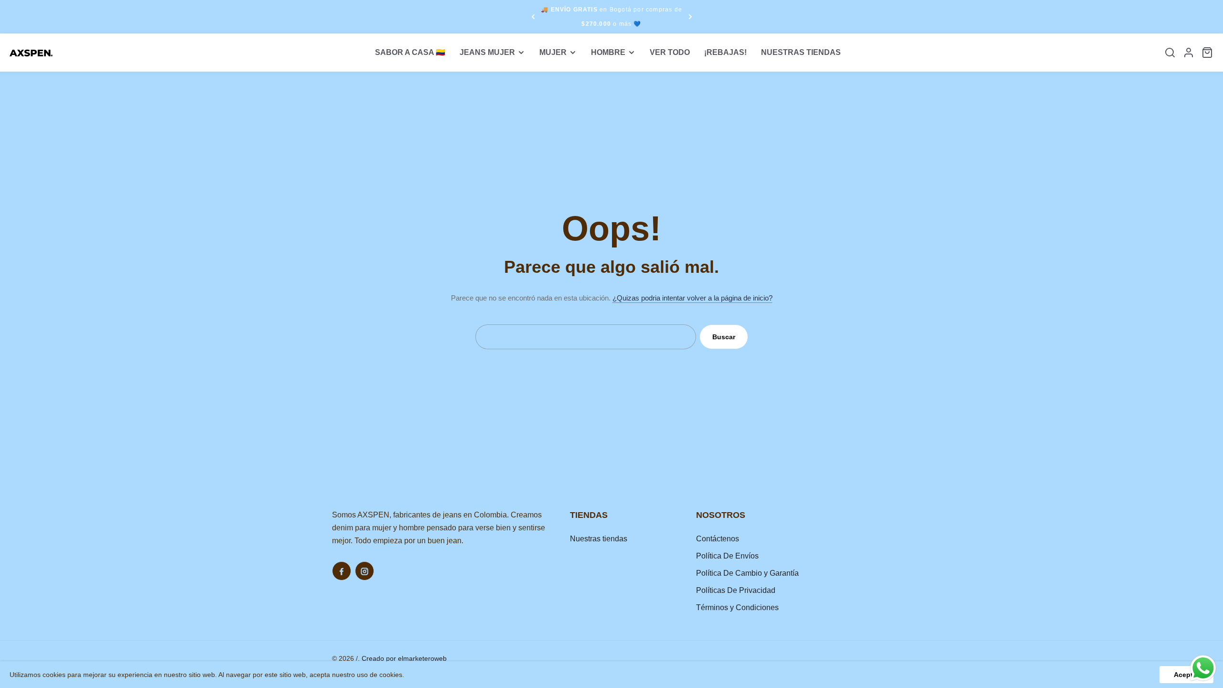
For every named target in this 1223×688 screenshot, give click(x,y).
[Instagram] (364, 570)
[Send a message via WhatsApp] (1203, 668)
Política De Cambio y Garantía (747, 573)
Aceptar (1186, 674)
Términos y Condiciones (737, 607)
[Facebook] (341, 570)
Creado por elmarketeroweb (404, 658)
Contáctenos (717, 539)
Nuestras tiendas (598, 539)
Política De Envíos (727, 556)
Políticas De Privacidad (735, 590)
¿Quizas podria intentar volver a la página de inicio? (692, 298)
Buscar (723, 337)
